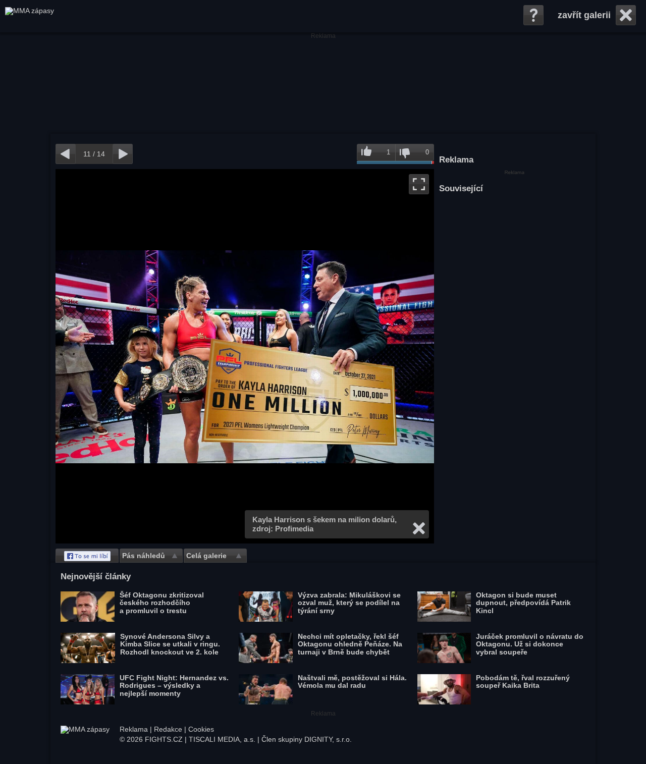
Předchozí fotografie (150, 356)
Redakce (168, 729)
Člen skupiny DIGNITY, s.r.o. (306, 739)
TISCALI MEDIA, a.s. (222, 739)
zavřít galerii (584, 15)
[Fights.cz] (29, 16)
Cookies (201, 729)
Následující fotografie (339, 356)
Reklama (134, 729)
